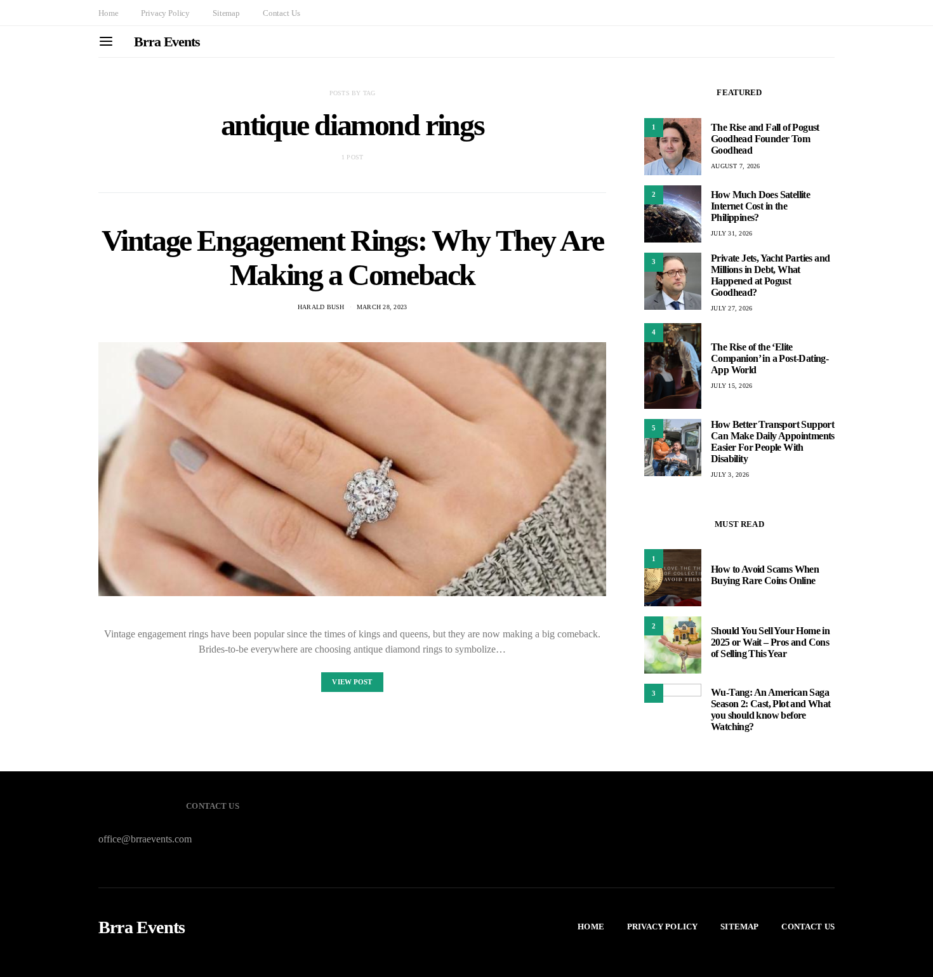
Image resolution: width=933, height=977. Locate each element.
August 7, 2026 (735, 166)
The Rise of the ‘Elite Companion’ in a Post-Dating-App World (769, 358)
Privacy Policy (165, 13)
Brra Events (167, 42)
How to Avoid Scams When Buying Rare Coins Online (765, 575)
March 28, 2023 (382, 306)
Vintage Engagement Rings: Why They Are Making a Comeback (353, 257)
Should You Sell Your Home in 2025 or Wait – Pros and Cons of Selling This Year (770, 642)
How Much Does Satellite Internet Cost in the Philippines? (760, 206)
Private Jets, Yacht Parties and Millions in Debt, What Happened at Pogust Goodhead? (770, 275)
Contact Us (281, 13)
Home (108, 13)
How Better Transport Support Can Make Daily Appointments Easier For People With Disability (773, 441)
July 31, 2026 (731, 233)
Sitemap (226, 13)
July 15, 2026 (731, 385)
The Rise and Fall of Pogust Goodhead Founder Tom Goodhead (765, 139)
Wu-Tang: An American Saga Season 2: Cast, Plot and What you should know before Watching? (771, 709)
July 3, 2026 (730, 474)
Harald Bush (321, 306)
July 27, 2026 (731, 308)
